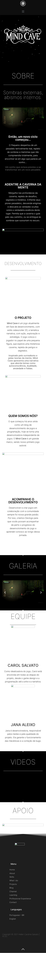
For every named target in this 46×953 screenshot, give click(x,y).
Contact (13, 902)
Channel (13, 891)
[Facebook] (43, 943)
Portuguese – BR (16, 915)
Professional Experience (20, 898)
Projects (13, 884)
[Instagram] (26, 543)
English (12, 919)
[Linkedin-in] (26, 943)
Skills (11, 877)
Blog (11, 888)
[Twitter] (38, 943)
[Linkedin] (25, 748)
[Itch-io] (20, 543)
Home (12, 869)
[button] (23, 11)
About (12, 873)
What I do (13, 880)
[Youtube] (34, 943)
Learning (13, 895)
